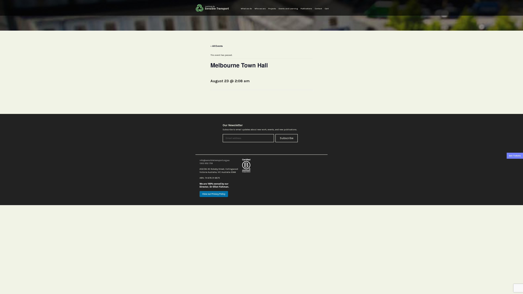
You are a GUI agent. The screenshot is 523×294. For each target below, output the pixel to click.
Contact (318, 8)
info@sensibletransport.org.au (215, 160)
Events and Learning (288, 8)
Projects (272, 8)
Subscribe (286, 138)
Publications (306, 8)
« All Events (216, 46)
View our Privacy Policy (213, 194)
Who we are (260, 8)
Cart (327, 8)
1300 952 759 (206, 163)
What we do (246, 8)
